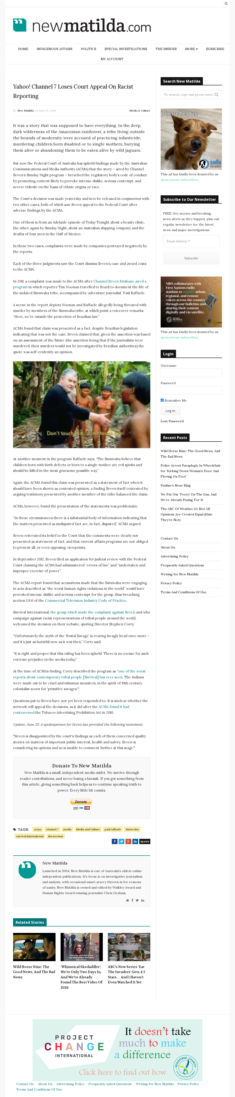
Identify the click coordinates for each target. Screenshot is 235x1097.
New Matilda (25, 110)
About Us (168, 547)
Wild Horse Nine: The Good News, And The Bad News (34, 972)
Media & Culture (139, 110)
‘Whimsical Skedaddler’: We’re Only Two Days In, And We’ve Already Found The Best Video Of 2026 (82, 977)
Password (168, 383)
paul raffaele (113, 829)
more (144, 841)
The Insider (166, 49)
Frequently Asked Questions (182, 565)
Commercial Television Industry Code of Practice (85, 600)
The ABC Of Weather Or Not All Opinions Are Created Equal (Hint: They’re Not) (187, 514)
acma (37, 829)
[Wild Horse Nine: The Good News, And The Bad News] (34, 947)
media (67, 829)
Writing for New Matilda (179, 574)
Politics (88, 49)
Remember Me (175, 400)
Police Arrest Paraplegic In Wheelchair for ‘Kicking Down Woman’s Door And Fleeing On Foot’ (191, 471)
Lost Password (172, 421)
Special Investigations (126, 49)
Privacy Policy (171, 583)
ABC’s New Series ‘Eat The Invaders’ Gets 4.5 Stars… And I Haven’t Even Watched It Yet (126, 975)
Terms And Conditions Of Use (184, 592)
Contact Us (169, 538)
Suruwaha (132, 829)
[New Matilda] (82, 26)
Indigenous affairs (54, 49)
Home (23, 49)
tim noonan (55, 836)
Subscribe (215, 49)
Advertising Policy (174, 556)
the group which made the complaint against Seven (92, 612)
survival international (29, 836)
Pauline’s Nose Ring (176, 485)
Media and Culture (88, 829)
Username (168, 366)
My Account (112, 59)
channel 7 (52, 829)
